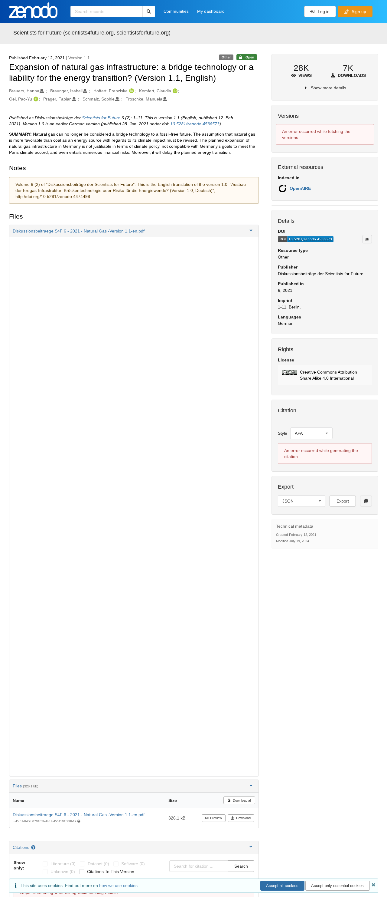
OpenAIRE (300, 188)
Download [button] (243, 818)
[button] (134, 231)
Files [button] (25, 785)
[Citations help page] (34, 847)
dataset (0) (98, 863)
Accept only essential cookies (337, 885)
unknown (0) (62, 871)
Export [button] (343, 501)
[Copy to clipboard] (367, 239)
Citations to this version (110, 871)
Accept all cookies (282, 885)
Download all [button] (241, 800)
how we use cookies (118, 885)
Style (282, 433)
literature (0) (63, 863)
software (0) (133, 863)
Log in (323, 11)
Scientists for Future (101, 117)
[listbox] (311, 433)
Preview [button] (216, 818)
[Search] (149, 11)
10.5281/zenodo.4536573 (195, 123)
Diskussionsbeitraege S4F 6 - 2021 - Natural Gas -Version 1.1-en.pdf (79, 814)
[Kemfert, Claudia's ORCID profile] (174, 91)
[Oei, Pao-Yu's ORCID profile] (35, 99)
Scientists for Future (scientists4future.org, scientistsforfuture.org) (92, 33)
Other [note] (226, 57)
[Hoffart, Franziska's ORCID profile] (131, 91)
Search (241, 866)
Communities (176, 11)
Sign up (358, 11)
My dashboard (211, 11)
